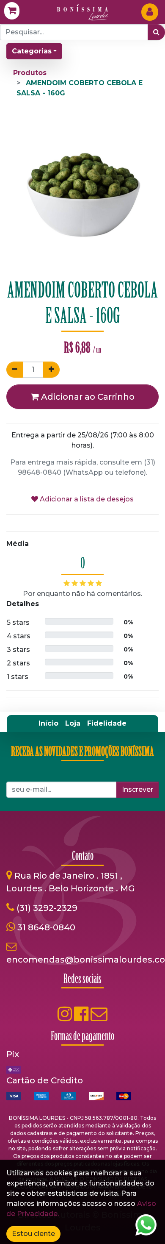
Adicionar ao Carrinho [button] (87, 397)
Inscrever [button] (137, 789)
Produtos (30, 73)
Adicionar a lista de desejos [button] (86, 499)
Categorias (32, 51)
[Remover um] (14, 370)
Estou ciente (33, 1234)
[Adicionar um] (51, 370)
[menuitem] (48, 723)
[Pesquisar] (156, 32)
